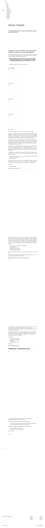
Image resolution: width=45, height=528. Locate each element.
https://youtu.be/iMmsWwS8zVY (13, 345)
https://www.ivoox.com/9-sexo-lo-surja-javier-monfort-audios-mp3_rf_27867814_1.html (22, 59)
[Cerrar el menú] (6, 1)
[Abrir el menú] (3, 10)
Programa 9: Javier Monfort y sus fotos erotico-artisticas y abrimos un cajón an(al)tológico (22, 51)
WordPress (41, 525)
